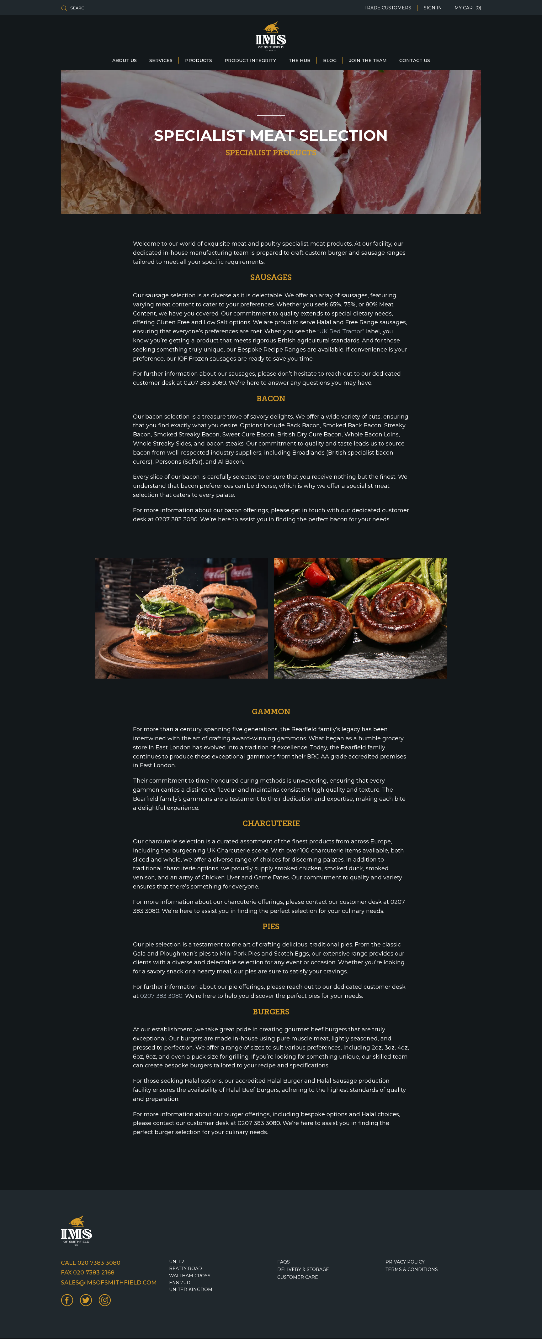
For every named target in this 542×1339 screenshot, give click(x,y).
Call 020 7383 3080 (90, 1262)
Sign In (433, 8)
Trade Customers (387, 8)
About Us (124, 60)
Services (161, 60)
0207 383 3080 (161, 996)
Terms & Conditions (411, 1269)
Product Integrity (250, 60)
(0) (467, 8)
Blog (330, 60)
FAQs (283, 1262)
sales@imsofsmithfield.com (109, 1282)
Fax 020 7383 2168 (87, 1272)
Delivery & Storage (303, 1269)
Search (79, 7)
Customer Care (297, 1277)
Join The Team (368, 60)
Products (198, 60)
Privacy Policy (405, 1262)
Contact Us (414, 60)
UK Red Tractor (340, 331)
